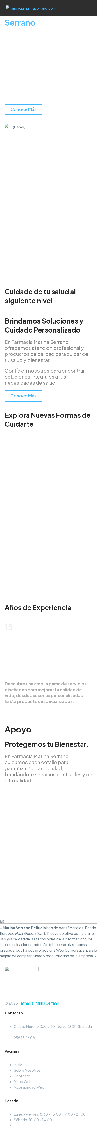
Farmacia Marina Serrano (38, 1003)
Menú (89, 7)
